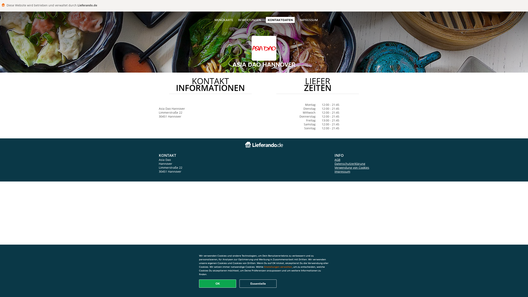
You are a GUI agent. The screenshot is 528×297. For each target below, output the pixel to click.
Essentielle (258, 283)
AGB (337, 160)
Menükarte (223, 20)
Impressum (309, 20)
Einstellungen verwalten (278, 266)
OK (218, 283)
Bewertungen (249, 20)
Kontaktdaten (280, 20)
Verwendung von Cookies (352, 168)
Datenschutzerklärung (350, 164)
